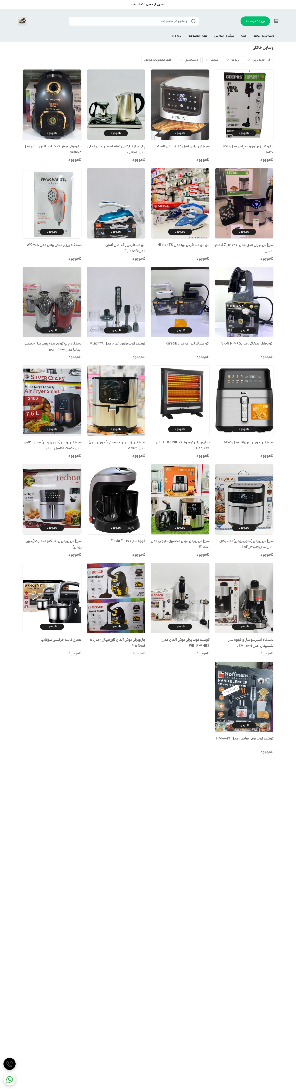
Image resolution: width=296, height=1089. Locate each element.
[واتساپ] (9, 1079)
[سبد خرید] (276, 21)
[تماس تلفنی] (9, 1064)
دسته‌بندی (191, 60)
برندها (235, 60)
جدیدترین (258, 60)
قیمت (214, 60)
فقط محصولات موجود (158, 60)
